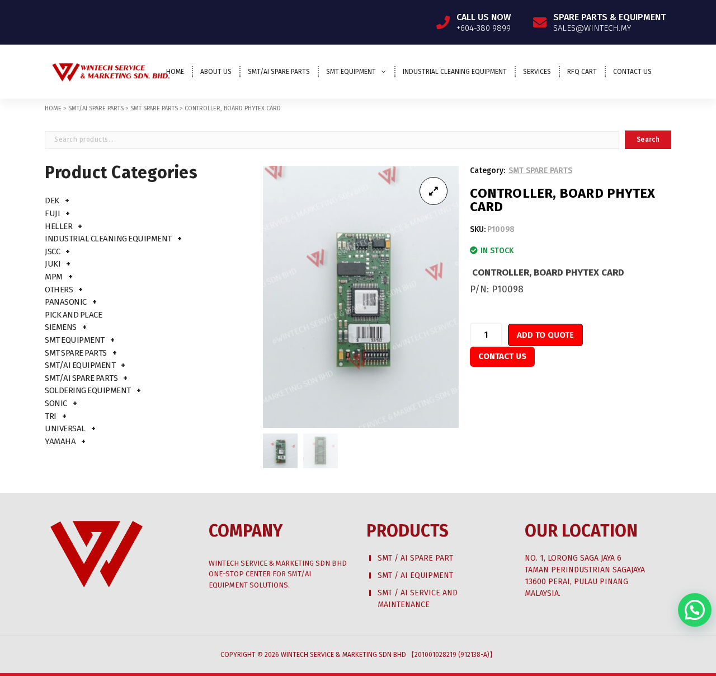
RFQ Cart (582, 72)
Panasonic (66, 302)
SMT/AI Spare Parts (279, 72)
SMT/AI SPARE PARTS (96, 108)
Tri (50, 416)
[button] (695, 610)
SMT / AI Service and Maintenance (418, 598)
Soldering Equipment (88, 390)
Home (175, 72)
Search (648, 139)
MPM (54, 277)
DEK (52, 200)
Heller (58, 226)
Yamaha (60, 441)
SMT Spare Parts (76, 353)
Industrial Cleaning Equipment (455, 72)
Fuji (52, 213)
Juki (52, 264)
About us (216, 72)
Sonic (56, 403)
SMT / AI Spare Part (415, 558)
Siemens (61, 327)
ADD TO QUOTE (545, 335)
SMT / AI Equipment (415, 575)
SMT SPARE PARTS (154, 108)
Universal (65, 428)
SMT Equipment (351, 72)
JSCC (52, 251)
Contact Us (632, 72)
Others (59, 290)
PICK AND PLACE (73, 315)
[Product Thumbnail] (433, 191)
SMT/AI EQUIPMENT (80, 365)
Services (537, 72)
